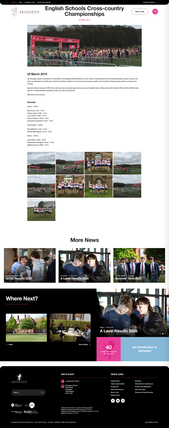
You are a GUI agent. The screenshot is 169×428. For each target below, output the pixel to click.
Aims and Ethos (140, 389)
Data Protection (40, 422)
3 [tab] (165, 333)
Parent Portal (115, 381)
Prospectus (114, 386)
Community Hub (29, 2)
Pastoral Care (115, 395)
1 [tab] (160, 333)
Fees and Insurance (117, 389)
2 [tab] (162, 333)
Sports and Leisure (44, 2)
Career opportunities (118, 384)
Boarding (138, 381)
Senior (14, 2)
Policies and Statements (143, 386)
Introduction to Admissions (144, 384)
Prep (20, 2)
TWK (156, 422)
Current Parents (149, 2)
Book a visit (139, 11)
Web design (149, 422)
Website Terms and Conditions (65, 422)
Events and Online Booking (144, 392)
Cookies (50, 422)
